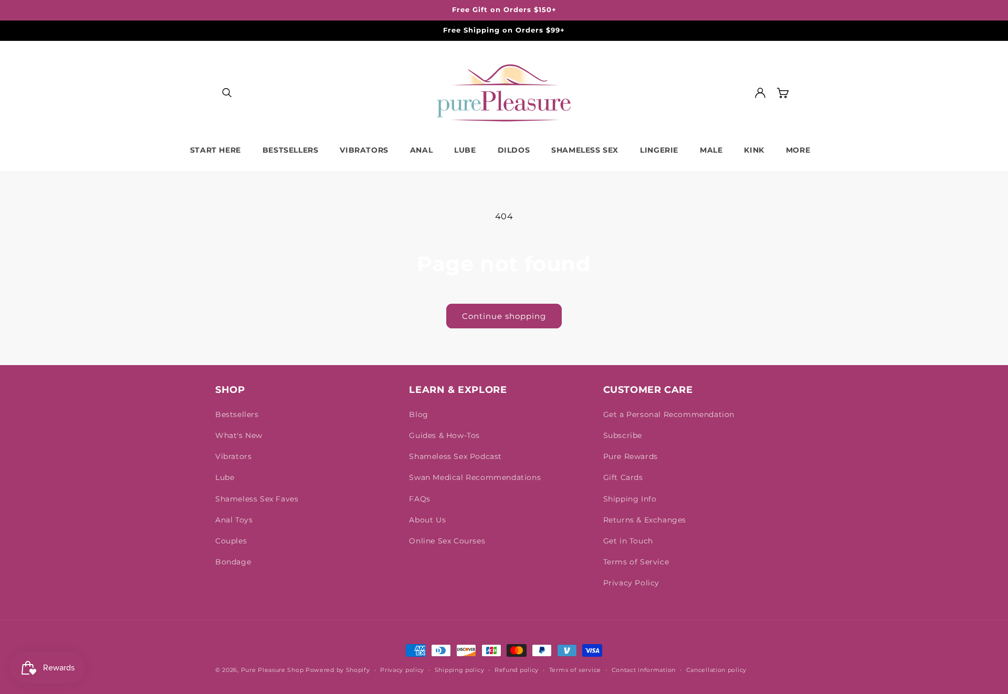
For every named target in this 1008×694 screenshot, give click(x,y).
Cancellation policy (716, 670)
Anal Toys (234, 520)
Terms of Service (636, 562)
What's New (238, 435)
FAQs (419, 499)
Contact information (644, 670)
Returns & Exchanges (644, 520)
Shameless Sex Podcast (455, 456)
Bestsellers (237, 414)
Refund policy (517, 670)
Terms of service (575, 670)
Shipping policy (460, 670)
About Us (427, 520)
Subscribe (622, 435)
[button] (226, 92)
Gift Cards (623, 477)
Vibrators (233, 456)
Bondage (233, 562)
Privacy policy (402, 670)
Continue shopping (504, 316)
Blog (418, 414)
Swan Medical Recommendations (475, 477)
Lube (224, 477)
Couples (231, 541)
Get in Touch (628, 541)
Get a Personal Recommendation (668, 414)
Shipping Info (630, 499)
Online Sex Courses (447, 541)
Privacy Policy (631, 583)
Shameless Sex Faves (256, 499)
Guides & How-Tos (444, 435)
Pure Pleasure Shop (272, 670)
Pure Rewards (630, 456)
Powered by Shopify (338, 670)
